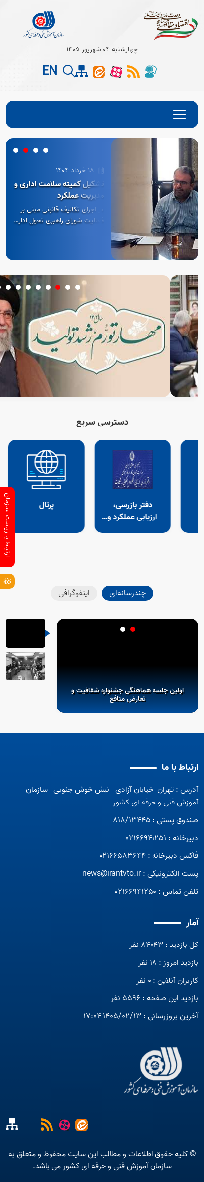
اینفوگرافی (74, 593)
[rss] (133, 71)
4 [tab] (15, 150)
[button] (69, 71)
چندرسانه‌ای (127, 593)
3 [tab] (25, 150)
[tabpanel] (102, 199)
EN (50, 71)
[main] (161, 1071)
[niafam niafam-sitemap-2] (81, 71)
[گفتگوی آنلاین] (151, 71)
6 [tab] (28, 287)
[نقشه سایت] (29, 1124)
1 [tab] (45, 150)
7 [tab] (18, 287)
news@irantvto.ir (111, 873)
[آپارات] (116, 71)
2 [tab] (35, 150)
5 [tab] (38, 287)
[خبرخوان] (47, 1124)
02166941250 (135, 891)
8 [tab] (8, 287)
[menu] (102, 114)
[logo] (44, 25)
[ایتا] (99, 71)
